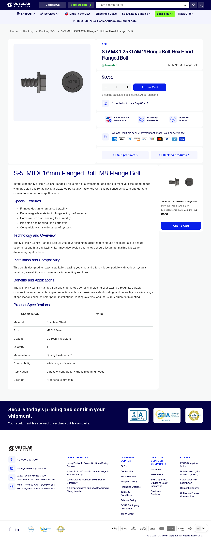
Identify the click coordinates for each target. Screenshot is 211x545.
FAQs (124, 466)
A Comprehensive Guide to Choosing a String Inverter (88, 489)
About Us (156, 469)
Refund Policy (128, 476)
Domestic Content (190, 487)
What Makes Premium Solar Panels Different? (86, 481)
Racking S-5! (47, 31)
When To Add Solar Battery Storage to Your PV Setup (88, 473)
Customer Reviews (156, 492)
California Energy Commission (189, 494)
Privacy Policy (128, 500)
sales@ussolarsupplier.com (117, 21)
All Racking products (173, 155)
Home (14, 31)
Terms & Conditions (127, 493)
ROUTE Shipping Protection (130, 506)
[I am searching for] (185, 5)
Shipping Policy (129, 481)
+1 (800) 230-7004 (84, 21)
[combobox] (142, 5)
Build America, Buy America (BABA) (190, 473)
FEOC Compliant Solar (189, 464)
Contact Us (127, 471)
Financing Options (131, 486)
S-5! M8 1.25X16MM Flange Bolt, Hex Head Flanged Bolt (181, 201)
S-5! (104, 44)
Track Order (127, 513)
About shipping (149, 94)
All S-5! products (124, 155)
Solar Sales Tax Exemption (188, 481)
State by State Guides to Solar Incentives (159, 482)
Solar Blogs (157, 474)
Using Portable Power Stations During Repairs (87, 464)
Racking (28, 31)
